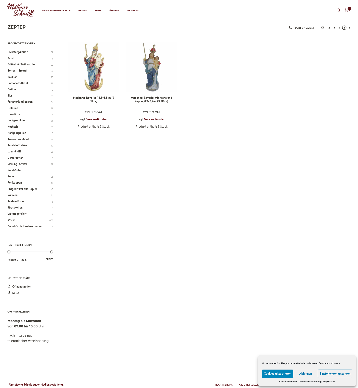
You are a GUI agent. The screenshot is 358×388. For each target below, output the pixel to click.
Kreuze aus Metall (18, 139)
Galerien (12, 108)
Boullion (12, 77)
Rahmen (12, 195)
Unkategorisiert (16, 213)
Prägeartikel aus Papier (22, 189)
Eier (9, 95)
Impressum (329, 381)
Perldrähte (14, 170)
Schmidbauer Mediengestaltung (43, 384)
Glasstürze (13, 114)
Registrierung (224, 385)
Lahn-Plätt (14, 151)
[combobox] (304, 28)
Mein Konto (133, 11)
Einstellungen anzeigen (335, 373)
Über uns (114, 11)
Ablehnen (305, 373)
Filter (49, 259)
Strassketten (15, 207)
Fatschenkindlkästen (20, 101)
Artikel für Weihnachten (21, 64)
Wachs (11, 220)
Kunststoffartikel (17, 145)
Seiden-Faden (16, 201)
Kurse (98, 11)
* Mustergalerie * (17, 52)
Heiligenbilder (16, 120)
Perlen (11, 176)
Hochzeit (12, 126)
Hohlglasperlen (16, 133)
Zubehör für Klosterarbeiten (24, 226)
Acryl (10, 58)
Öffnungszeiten (21, 286)
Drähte (11, 89)
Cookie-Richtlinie (288, 381)
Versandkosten (97, 119)
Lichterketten (15, 158)
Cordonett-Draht (17, 83)
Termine (82, 11)
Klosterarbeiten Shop (54, 11)
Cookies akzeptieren (277, 373)
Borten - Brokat (17, 70)
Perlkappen (14, 182)
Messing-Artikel (17, 164)
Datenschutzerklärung (310, 381)
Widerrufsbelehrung (252, 385)
